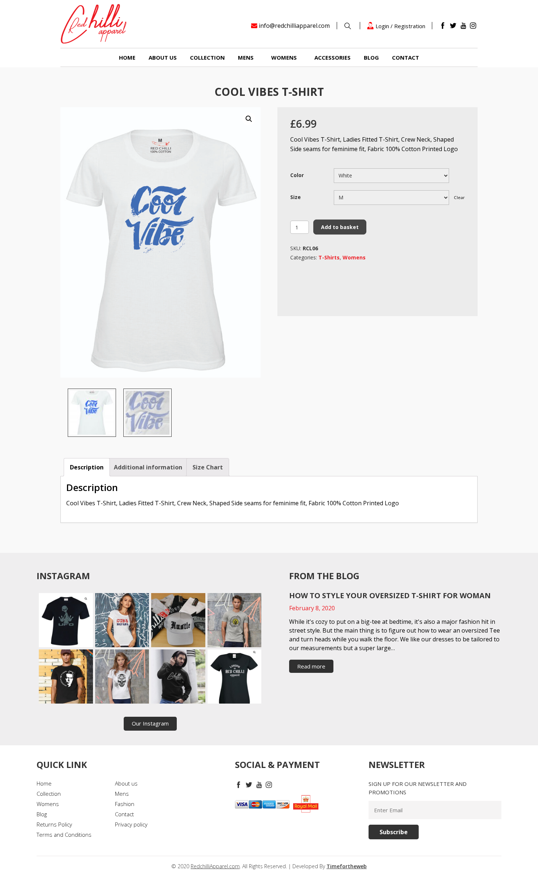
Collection (207, 57)
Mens (246, 57)
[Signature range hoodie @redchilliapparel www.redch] (178, 676)
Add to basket (340, 227)
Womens (284, 57)
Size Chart (208, 467)
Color (297, 175)
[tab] (87, 467)
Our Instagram (150, 723)
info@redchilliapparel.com (294, 26)
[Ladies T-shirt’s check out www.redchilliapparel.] (122, 676)
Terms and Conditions (64, 834)
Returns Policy (54, 824)
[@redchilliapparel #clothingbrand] (122, 620)
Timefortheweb (346, 866)
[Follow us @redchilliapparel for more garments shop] (235, 620)
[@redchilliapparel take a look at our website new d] (66, 620)
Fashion (124, 803)
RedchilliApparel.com (215, 866)
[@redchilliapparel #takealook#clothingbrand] (178, 620)
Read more (311, 666)
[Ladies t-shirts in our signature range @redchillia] (235, 676)
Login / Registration (399, 25)
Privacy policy (131, 824)
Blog (371, 57)
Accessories (332, 57)
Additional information (148, 467)
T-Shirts (329, 257)
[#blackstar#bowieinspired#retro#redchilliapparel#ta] (66, 676)
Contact (405, 57)
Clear (459, 197)
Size (295, 197)
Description (87, 467)
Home (127, 57)
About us (163, 57)
